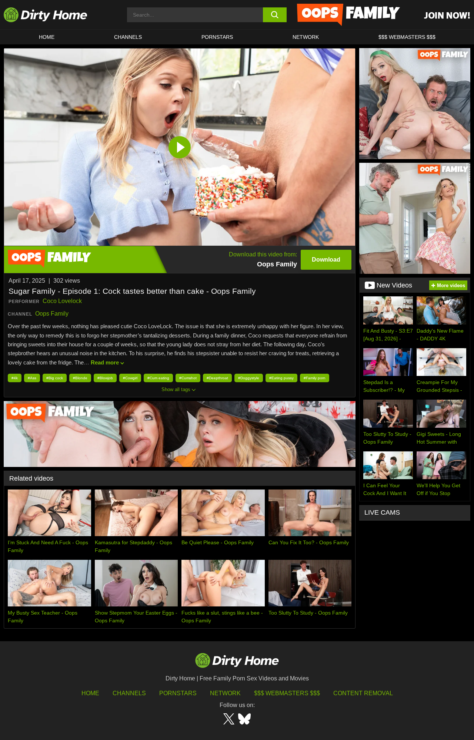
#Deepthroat (217, 378)
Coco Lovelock (62, 301)
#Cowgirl (130, 378)
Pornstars (217, 37)
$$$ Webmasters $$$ (287, 693)
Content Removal (363, 693)
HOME (46, 37)
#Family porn (315, 378)
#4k (14, 378)
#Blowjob (105, 378)
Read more (105, 362)
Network (306, 37)
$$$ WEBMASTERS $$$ (406, 37)
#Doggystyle (248, 378)
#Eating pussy (281, 378)
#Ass (32, 378)
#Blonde (80, 378)
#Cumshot (188, 378)
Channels (129, 693)
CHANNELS (128, 37)
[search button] (275, 14)
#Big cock (54, 378)
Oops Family (52, 313)
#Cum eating (158, 378)
